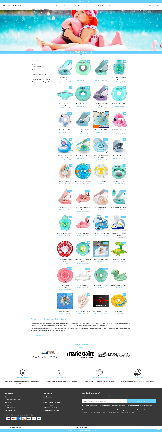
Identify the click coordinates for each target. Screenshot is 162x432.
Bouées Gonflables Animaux (99, 5)
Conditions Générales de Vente (51, 402)
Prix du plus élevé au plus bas (39, 77)
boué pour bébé (40, 325)
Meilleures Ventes (36, 66)
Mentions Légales (48, 405)
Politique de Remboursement (51, 410)
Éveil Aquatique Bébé (76, 6)
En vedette (34, 64)
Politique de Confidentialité (50, 408)
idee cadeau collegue (10, 410)
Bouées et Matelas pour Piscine (59, 5)
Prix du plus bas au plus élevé (39, 74)
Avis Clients (8, 402)
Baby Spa (87, 5)
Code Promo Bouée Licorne (12, 399)
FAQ (44, 399)
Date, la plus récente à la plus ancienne (41, 79)
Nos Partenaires (47, 397)
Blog (110, 6)
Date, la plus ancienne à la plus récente (41, 82)
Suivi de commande (10, 408)
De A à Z (34, 69)
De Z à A (34, 71)
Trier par (35, 60)
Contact (7, 405)
